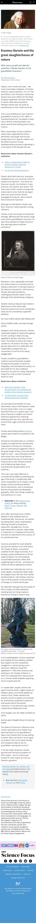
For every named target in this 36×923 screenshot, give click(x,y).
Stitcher (19, 505)
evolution (28, 431)
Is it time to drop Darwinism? (16, 170)
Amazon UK (11, 782)
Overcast (8, 508)
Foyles (22, 782)
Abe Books (22, 780)
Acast (6, 505)
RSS (25, 505)
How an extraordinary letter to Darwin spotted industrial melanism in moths (17, 164)
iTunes (13, 505)
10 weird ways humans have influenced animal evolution (16, 396)
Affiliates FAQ (24, 45)
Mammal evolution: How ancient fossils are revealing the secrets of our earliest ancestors (18, 389)
